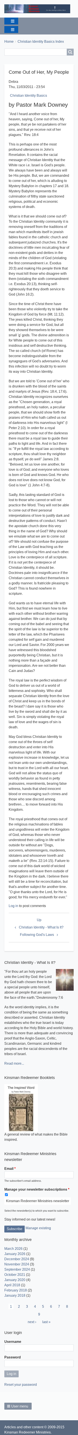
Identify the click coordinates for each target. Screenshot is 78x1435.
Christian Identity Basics (28, 95)
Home (9, 41)
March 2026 (13, 1248)
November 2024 (16, 1264)
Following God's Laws (37, 935)
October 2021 (14, 1274)
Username (12, 1341)
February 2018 (15, 1290)
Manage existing (38, 1228)
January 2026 (14, 1254)
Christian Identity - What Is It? (41, 927)
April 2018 (12, 1285)
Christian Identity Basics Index (41, 41)
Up (39, 920)
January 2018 (14, 1295)
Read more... (14, 1063)
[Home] (39, 8)
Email (8, 1168)
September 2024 (17, 1269)
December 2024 (16, 1259)
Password (12, 1357)
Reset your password (20, 1384)
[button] (18, 1406)
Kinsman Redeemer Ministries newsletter (37, 1201)
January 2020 (14, 1280)
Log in (13, 906)
